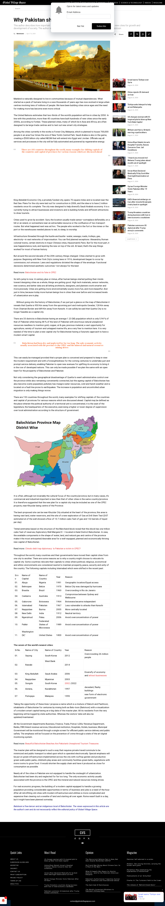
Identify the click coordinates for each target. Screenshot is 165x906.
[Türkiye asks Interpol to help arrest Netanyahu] (119, 107)
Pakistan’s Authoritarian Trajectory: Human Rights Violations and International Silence (103, 880)
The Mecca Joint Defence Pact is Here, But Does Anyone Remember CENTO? (102, 860)
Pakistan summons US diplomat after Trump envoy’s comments (137, 228)
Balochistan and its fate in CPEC (40, 272)
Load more (131, 239)
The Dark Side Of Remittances (97, 885)
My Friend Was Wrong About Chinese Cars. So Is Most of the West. (103, 866)
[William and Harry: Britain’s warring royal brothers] (119, 132)
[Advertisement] (62, 178)
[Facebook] (131, 34)
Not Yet (80, 26)
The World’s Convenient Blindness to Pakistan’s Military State (100, 890)
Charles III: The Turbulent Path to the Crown (144, 880)
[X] (136, 34)
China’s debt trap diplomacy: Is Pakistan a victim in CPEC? (53, 548)
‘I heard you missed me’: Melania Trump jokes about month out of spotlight (139, 160)
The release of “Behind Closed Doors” (141, 885)
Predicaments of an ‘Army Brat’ (139, 876)
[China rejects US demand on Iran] (119, 95)
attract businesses (98, 675)
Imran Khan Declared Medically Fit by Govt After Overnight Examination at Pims (60, 874)
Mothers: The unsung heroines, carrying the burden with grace (144, 865)
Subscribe (101, 26)
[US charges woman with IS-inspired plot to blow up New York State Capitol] (119, 119)
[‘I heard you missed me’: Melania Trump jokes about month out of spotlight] (119, 161)
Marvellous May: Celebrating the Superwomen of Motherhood (139, 871)
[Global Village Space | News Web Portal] (14, 2)
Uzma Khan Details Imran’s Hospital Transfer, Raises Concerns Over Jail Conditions (58, 867)
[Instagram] (79, 838)
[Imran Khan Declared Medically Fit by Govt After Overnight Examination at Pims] (119, 174)
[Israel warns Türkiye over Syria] (119, 83)
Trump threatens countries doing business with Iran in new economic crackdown (139, 215)
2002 (67, 683)
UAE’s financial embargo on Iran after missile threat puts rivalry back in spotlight (139, 202)
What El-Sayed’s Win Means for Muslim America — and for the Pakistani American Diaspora (102, 873)
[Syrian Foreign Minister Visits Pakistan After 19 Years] (119, 189)
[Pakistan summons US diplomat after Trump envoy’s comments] (119, 228)
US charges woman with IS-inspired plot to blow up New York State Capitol (139, 119)
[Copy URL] (148, 34)
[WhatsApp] (142, 34)
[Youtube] (82, 843)
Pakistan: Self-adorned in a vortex (140, 859)
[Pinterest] (84, 838)
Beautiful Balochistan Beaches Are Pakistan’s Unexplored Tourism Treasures (62, 743)
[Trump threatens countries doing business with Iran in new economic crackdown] (119, 215)
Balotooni (20, 33)
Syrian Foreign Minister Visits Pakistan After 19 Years (137, 189)
